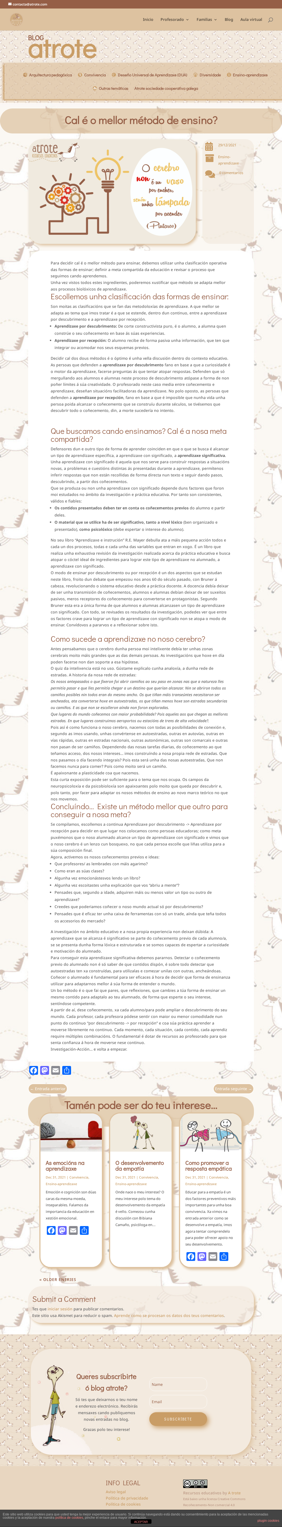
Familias (204, 20)
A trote (234, 1492)
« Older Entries (57, 1279)
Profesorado (172, 20)
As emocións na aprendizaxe (65, 1165)
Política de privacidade (127, 1498)
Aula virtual (251, 20)
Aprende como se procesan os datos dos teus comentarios (169, 1315)
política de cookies (69, 1518)
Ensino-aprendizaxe (61, 1184)
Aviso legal (116, 1491)
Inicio (148, 20)
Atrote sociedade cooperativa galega (166, 88)
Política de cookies (123, 1504)
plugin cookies (268, 1521)
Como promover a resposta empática (208, 1165)
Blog (229, 20)
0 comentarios (231, 172)
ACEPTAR (141, 1521)
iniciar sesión (60, 1308)
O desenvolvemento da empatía (139, 1165)
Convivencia (78, 1177)
